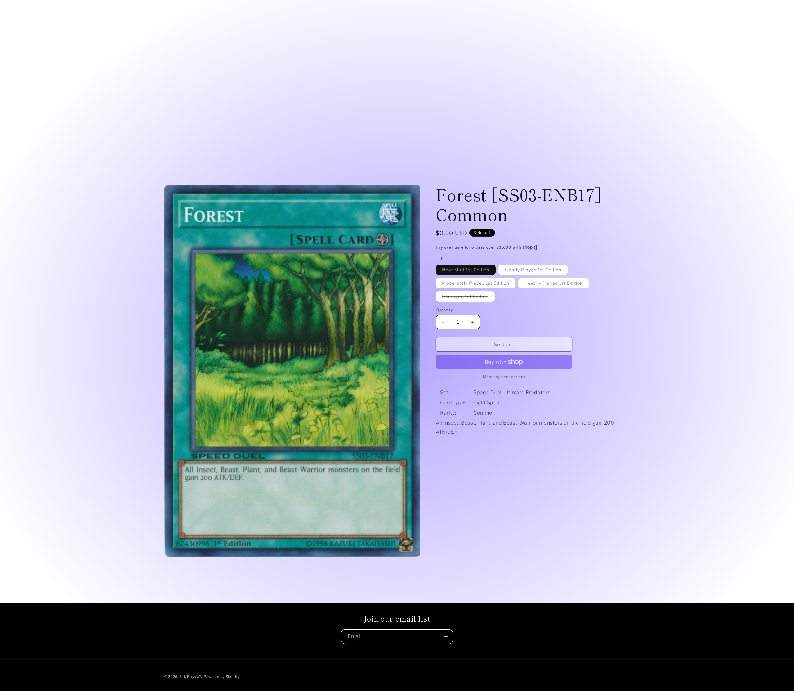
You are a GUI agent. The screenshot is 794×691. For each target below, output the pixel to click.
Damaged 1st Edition (468, 297)
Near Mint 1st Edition (469, 271)
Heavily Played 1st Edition (556, 284)
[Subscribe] (446, 636)
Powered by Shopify (222, 677)
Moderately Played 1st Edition (478, 284)
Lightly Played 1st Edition (536, 271)
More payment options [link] (504, 376)
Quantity (444, 309)
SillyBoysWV (191, 677)
